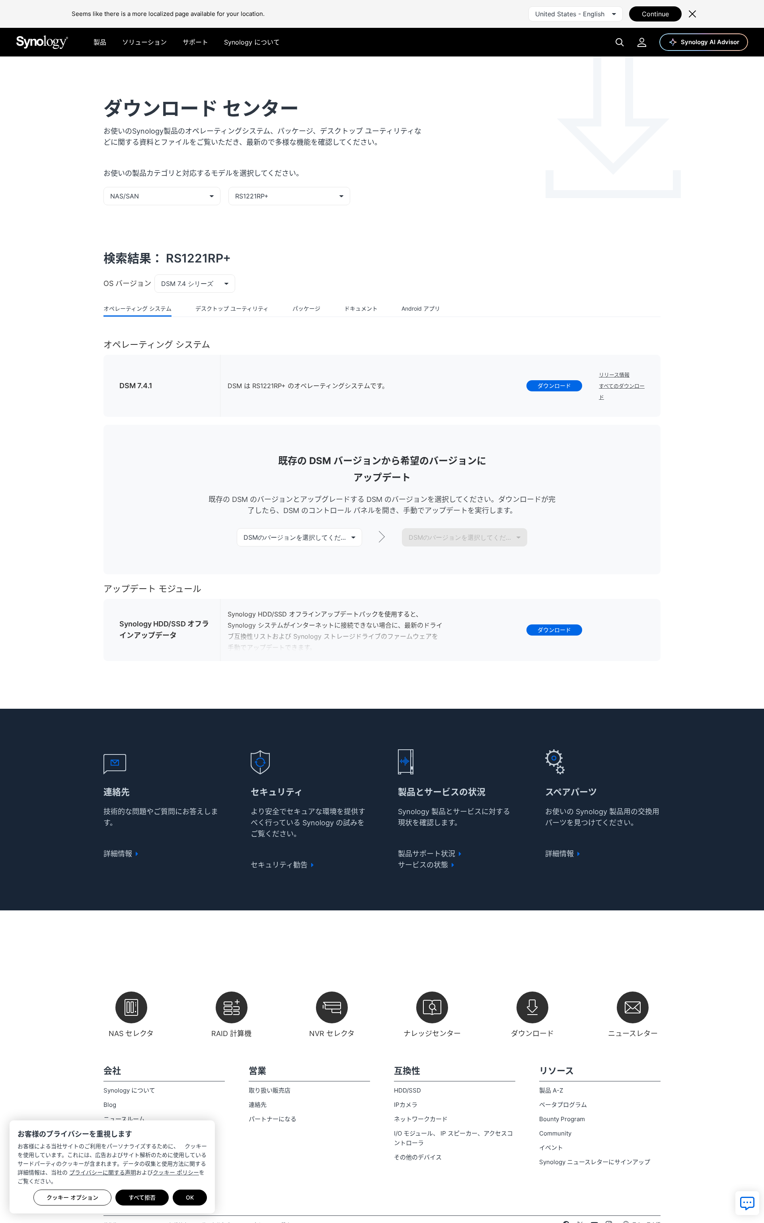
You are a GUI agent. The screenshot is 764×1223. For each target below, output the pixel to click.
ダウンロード (554, 385)
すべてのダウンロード (622, 391)
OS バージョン (127, 283)
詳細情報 (118, 854)
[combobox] (575, 13)
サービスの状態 (424, 865)
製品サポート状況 (427, 854)
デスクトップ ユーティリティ (232, 308)
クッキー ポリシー (176, 1172)
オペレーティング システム (137, 308)
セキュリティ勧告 (280, 865)
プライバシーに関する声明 (102, 1172)
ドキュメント (361, 308)
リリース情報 (614, 374)
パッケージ (306, 308)
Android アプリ (420, 308)
